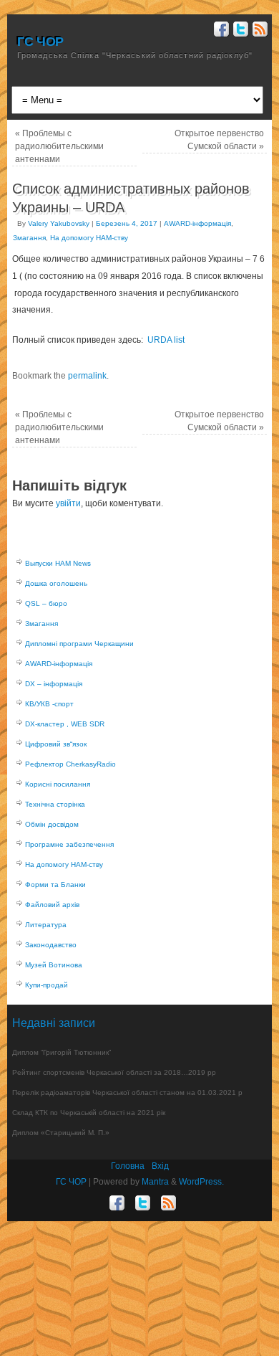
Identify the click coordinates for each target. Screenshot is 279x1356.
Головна (128, 1166)
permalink (87, 376)
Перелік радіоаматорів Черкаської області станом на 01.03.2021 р (127, 1092)
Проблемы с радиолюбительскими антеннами (59, 146)
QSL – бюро (46, 603)
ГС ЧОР (40, 41)
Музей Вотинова (53, 965)
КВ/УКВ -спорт (49, 704)
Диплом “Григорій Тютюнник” (61, 1052)
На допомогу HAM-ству (89, 238)
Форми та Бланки (55, 884)
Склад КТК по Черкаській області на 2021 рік (88, 1112)
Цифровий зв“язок (56, 744)
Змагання (29, 238)
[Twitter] (239, 31)
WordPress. (201, 1182)
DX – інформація (53, 684)
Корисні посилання (57, 784)
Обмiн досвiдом (52, 824)
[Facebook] (220, 31)
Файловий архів (52, 905)
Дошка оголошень (56, 583)
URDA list (166, 340)
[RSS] (258, 31)
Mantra (155, 1182)
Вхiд (160, 1166)
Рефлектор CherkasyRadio (70, 764)
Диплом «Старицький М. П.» (60, 1133)
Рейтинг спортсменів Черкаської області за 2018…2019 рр (114, 1072)
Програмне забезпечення (69, 844)
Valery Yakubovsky (58, 223)
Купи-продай (46, 985)
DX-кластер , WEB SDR (64, 724)
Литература (46, 925)
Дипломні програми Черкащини (79, 644)
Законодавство (51, 945)
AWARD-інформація (197, 223)
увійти (68, 503)
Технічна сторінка (55, 804)
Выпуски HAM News (58, 563)
